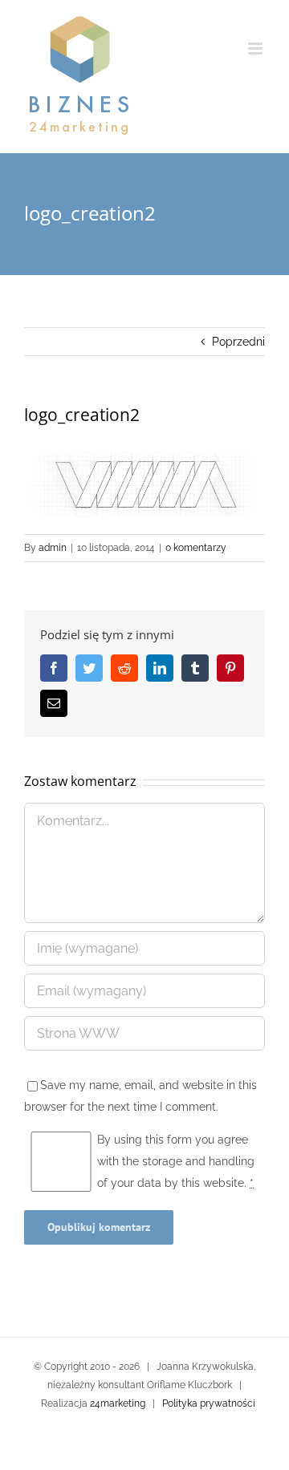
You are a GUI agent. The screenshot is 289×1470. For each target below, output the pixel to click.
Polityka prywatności (208, 1403)
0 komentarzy (195, 547)
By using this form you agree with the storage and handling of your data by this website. (175, 1161)
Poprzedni (238, 341)
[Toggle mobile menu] (256, 48)
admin (53, 547)
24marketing (117, 1403)
